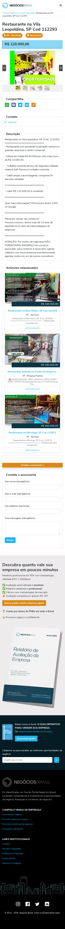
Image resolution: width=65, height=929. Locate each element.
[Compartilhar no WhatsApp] (7, 105)
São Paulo (30, 13)
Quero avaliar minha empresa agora (24, 603)
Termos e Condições (11, 863)
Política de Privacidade (12, 853)
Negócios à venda (17, 13)
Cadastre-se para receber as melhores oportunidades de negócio (32, 752)
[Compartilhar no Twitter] (20, 105)
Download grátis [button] (26, 738)
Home (5, 13)
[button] (4, 68)
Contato (6, 843)
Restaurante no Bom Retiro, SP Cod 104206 (32, 310)
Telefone (11, 122)
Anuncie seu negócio (12, 814)
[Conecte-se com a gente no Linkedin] (47, 904)
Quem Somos (8, 858)
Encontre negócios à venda (15, 819)
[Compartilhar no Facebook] (13, 105)
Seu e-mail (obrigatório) (17, 493)
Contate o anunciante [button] (32, 465)
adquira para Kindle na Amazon (35, 731)
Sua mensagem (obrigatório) (20, 518)
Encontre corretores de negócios (17, 824)
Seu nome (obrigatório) (17, 481)
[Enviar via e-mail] (27, 105)
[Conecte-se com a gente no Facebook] (28, 904)
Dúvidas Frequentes (11, 848)
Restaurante (32, 328)
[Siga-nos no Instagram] (18, 904)
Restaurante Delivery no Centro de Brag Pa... (32, 371)
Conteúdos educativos (12, 828)
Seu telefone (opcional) (17, 506)
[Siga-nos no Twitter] (37, 904)
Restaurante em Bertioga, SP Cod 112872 (32, 432)
